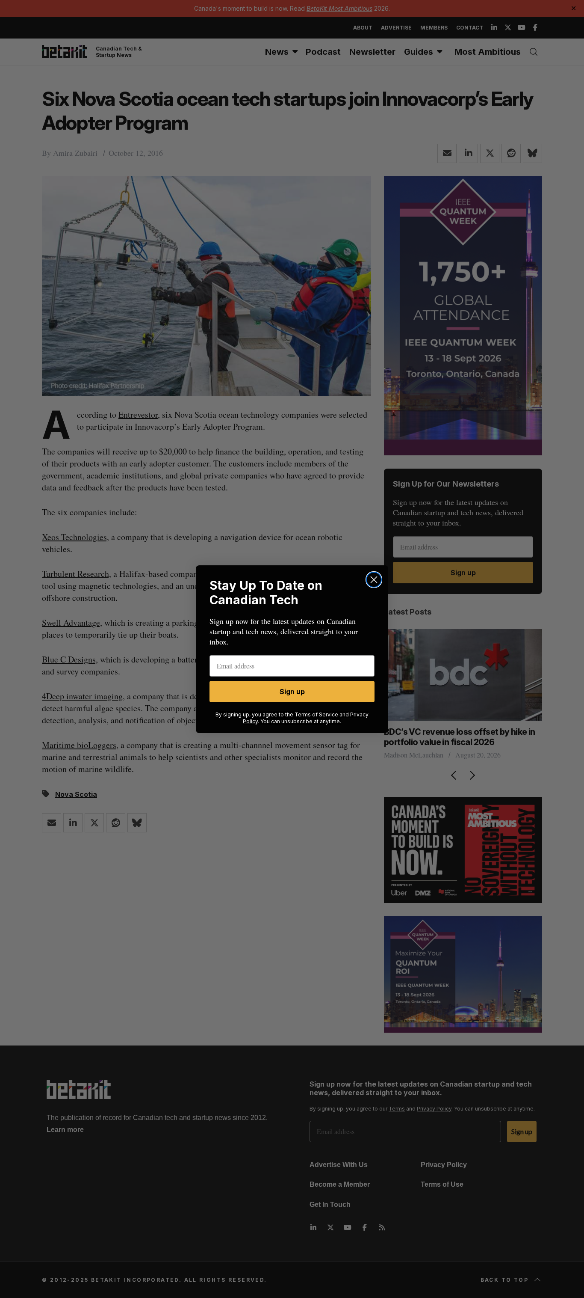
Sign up (292, 691)
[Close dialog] (373, 579)
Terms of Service (316, 714)
